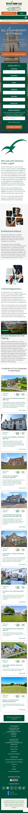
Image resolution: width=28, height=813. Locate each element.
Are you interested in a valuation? (14, 759)
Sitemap (14, 769)
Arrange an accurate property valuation (14, 54)
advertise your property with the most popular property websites (12, 189)
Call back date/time (14, 110)
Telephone (14, 89)
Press (14, 766)
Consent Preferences (14, 771)
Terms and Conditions (14, 754)
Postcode (14, 96)
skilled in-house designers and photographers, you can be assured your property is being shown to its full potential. (13, 183)
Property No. (14, 103)
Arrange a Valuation (14, 127)
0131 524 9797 (9, 13)
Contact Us (14, 764)
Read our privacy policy (14, 122)
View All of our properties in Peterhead (14, 718)
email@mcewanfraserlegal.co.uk (14, 742)
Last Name (14, 75)
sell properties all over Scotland (14, 170)
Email (14, 82)
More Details (22, 410)
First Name (14, 69)
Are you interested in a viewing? (14, 762)
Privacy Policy (14, 749)
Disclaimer (14, 751)
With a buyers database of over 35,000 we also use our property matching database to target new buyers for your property (13, 177)
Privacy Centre (14, 746)
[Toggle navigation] (26, 17)
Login (21, 13)
